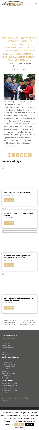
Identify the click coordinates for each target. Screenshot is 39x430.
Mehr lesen (19, 427)
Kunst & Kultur (6, 369)
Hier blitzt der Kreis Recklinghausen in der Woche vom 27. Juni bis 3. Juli (27, 323)
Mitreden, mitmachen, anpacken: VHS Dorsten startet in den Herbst (17, 257)
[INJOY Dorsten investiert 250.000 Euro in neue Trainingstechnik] (19, 284)
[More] (30, 155)
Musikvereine (6, 371)
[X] (17, 155)
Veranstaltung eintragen (9, 390)
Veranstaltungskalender (9, 383)
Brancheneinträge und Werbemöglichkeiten (15, 398)
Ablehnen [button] (29, 424)
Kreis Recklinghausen (25, 64)
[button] (36, 3)
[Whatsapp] (13, 155)
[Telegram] (21, 155)
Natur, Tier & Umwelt (8, 373)
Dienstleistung (6, 343)
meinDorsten (20, 66)
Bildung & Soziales (7, 378)
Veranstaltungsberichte (9, 388)
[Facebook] (9, 155)
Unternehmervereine (8, 364)
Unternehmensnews (8, 341)
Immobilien (5, 354)
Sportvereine (6, 376)
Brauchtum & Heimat (8, 367)
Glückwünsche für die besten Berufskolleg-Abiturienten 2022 (9, 322)
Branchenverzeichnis (8, 339)
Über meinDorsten (8, 396)
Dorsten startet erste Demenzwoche (17, 193)
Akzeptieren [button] (19, 424)
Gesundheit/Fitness (8, 348)
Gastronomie (6, 345)
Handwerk (5, 352)
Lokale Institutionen (8, 362)
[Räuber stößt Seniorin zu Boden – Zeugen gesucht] (6, 209)
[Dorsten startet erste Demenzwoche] (19, 178)
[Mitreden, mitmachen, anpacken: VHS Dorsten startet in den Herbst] (19, 241)
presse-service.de (10, 146)
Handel (4, 350)
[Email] (25, 155)
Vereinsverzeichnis (7, 360)
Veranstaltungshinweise (9, 386)
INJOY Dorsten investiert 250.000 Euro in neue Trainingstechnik (18, 299)
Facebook (6, 400)
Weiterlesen (9, 200)
